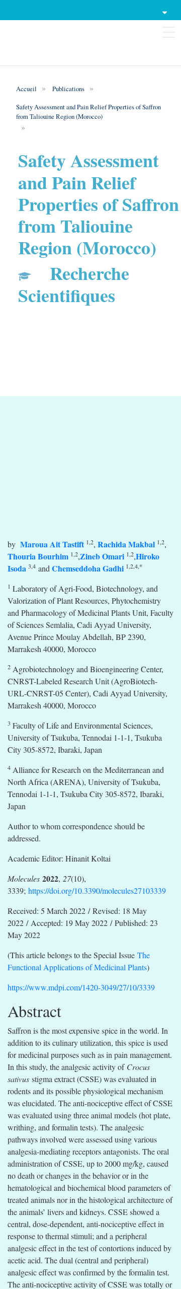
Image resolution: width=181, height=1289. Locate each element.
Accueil (26, 88)
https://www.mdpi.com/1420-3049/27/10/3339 (81, 987)
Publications (68, 88)
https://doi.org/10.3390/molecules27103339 (97, 890)
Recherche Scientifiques (73, 284)
